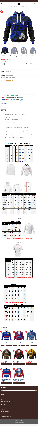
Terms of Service (3, 404)
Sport (14, 6)
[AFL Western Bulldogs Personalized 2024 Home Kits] (6, 373)
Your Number (7, 75)
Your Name (6, 71)
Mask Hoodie (32, 63)
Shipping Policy (3, 409)
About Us (2, 394)
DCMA (2, 399)
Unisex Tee (18, 63)
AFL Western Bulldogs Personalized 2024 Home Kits (6, 380)
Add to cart (9, 80)
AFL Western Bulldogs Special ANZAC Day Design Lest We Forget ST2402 (18, 380)
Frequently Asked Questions (5, 397)
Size (2, 66)
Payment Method (3, 408)
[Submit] (36, 390)
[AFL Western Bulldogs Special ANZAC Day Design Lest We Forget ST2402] (19, 373)
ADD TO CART (6, 345)
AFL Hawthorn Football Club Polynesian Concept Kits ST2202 (31, 361)
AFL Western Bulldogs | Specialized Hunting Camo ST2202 (6, 361)
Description (3, 110)
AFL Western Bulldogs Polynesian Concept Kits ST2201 (17, 342)
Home (12, 6)
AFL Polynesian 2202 (5, 103)
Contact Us (2, 396)
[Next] (35, 27)
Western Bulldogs (24, 6)
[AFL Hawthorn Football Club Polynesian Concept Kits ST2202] (31, 354)
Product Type (3, 61)
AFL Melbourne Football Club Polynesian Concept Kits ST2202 (18, 361)
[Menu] (1, 3)
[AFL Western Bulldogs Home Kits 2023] (6, 335)
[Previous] (2, 27)
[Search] (34, 3)
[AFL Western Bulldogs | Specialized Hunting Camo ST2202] (6, 354)
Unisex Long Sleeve (25, 63)
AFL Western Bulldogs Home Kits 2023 (6, 342)
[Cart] (36, 3)
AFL (20, 6)
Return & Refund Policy (4, 406)
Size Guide (35, 66)
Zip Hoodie (7, 63)
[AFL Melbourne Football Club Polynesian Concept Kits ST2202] (19, 354)
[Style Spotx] (19, 4)
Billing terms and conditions (5, 411)
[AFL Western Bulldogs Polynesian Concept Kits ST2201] (19, 335)
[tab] (3, 110)
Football (17, 6)
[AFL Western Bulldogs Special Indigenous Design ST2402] (31, 335)
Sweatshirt (13, 63)
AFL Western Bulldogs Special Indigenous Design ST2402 (30, 342)
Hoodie (2, 63)
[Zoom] (2, 44)
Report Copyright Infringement (5, 401)
